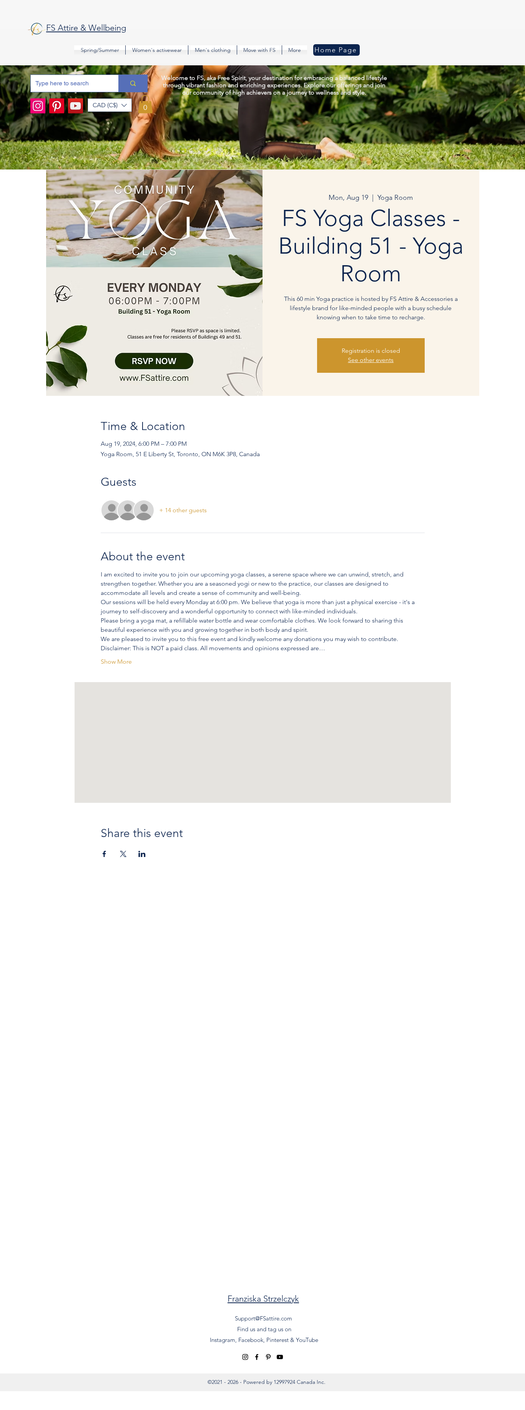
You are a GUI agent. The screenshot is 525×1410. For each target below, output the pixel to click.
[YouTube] (75, 105)
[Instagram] (37, 105)
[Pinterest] (56, 105)
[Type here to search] (132, 83)
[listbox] (110, 105)
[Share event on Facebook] (104, 854)
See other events (371, 360)
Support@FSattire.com (263, 1318)
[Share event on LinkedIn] (142, 854)
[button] (110, 105)
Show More (116, 661)
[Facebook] (257, 1357)
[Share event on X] (123, 854)
